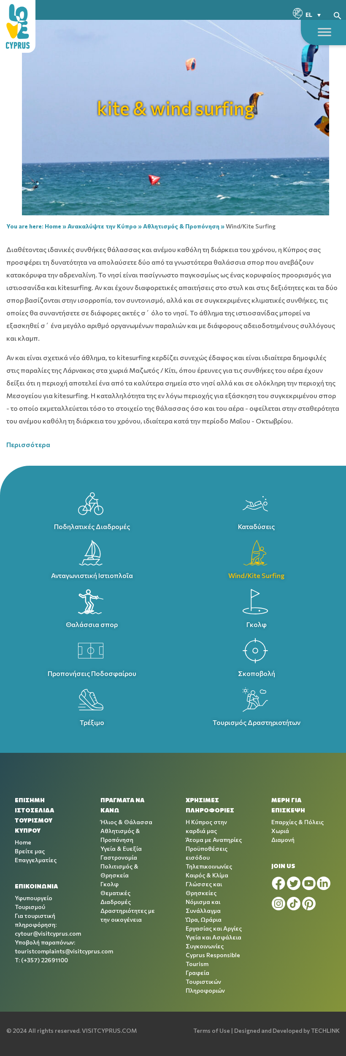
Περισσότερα (28, 444)
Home (53, 226)
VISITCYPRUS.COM (109, 1030)
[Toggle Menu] (324, 32)
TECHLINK (325, 1030)
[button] (337, 14)
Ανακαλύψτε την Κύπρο (102, 226)
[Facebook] (278, 883)
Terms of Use (211, 1030)
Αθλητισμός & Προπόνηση (181, 226)
